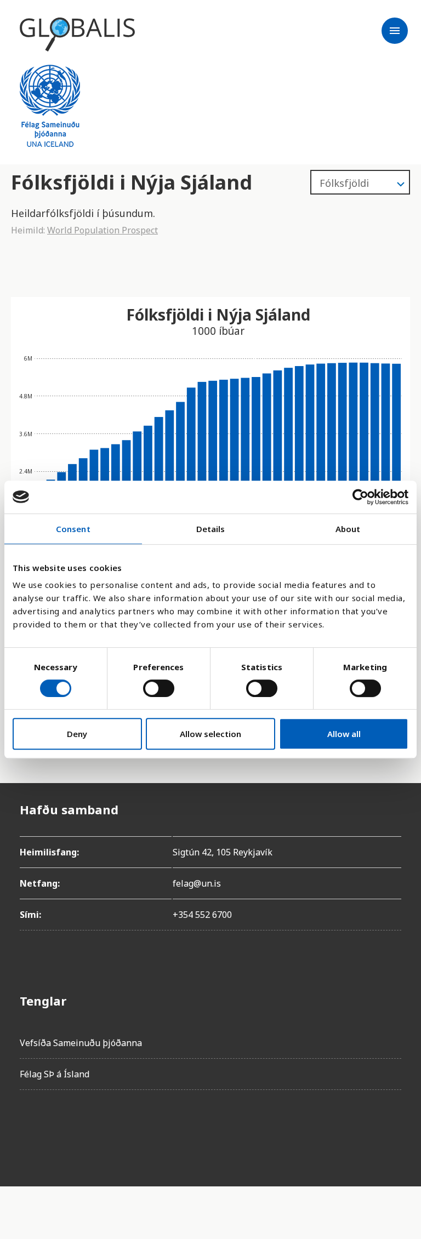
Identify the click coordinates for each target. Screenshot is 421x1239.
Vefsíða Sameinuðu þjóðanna (81, 1043)
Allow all (344, 733)
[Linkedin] (120, 1129)
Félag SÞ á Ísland (54, 1074)
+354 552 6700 (202, 915)
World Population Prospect (102, 230)
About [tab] (348, 528)
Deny (77, 733)
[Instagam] (59, 1129)
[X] (90, 1129)
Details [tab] (210, 528)
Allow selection (210, 733)
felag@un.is (197, 883)
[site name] (77, 35)
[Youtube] (151, 1129)
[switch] (158, 688)
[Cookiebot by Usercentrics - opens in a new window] (360, 497)
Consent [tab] (73, 528)
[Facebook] (28, 1129)
